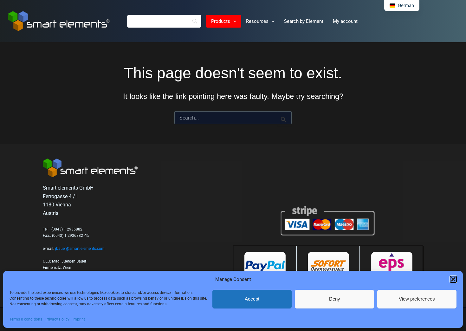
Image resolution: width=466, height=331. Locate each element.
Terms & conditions (26, 319)
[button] (453, 279)
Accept (252, 299)
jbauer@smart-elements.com (80, 248)
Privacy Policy (57, 319)
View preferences (417, 299)
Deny (334, 299)
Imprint (79, 319)
